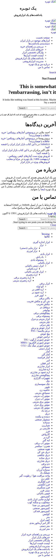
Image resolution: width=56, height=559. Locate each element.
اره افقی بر (38, 289)
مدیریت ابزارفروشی (33, 61)
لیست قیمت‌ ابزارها (34, 55)
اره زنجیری (31, 274)
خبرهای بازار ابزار (35, 49)
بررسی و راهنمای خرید (32, 46)
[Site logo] (50, 1)
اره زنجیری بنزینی (22, 280)
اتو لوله (40, 286)
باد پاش (40, 257)
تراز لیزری (32, 251)
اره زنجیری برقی (22, 277)
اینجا (43, 189)
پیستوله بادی (37, 259)
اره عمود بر (38, 292)
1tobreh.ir (45, 144)
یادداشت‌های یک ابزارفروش (29, 58)
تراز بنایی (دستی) (28, 248)
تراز (42, 245)
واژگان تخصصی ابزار (33, 52)
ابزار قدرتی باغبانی (34, 271)
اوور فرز (39, 295)
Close (53, 225)
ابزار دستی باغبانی (34, 265)
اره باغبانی (32, 268)
